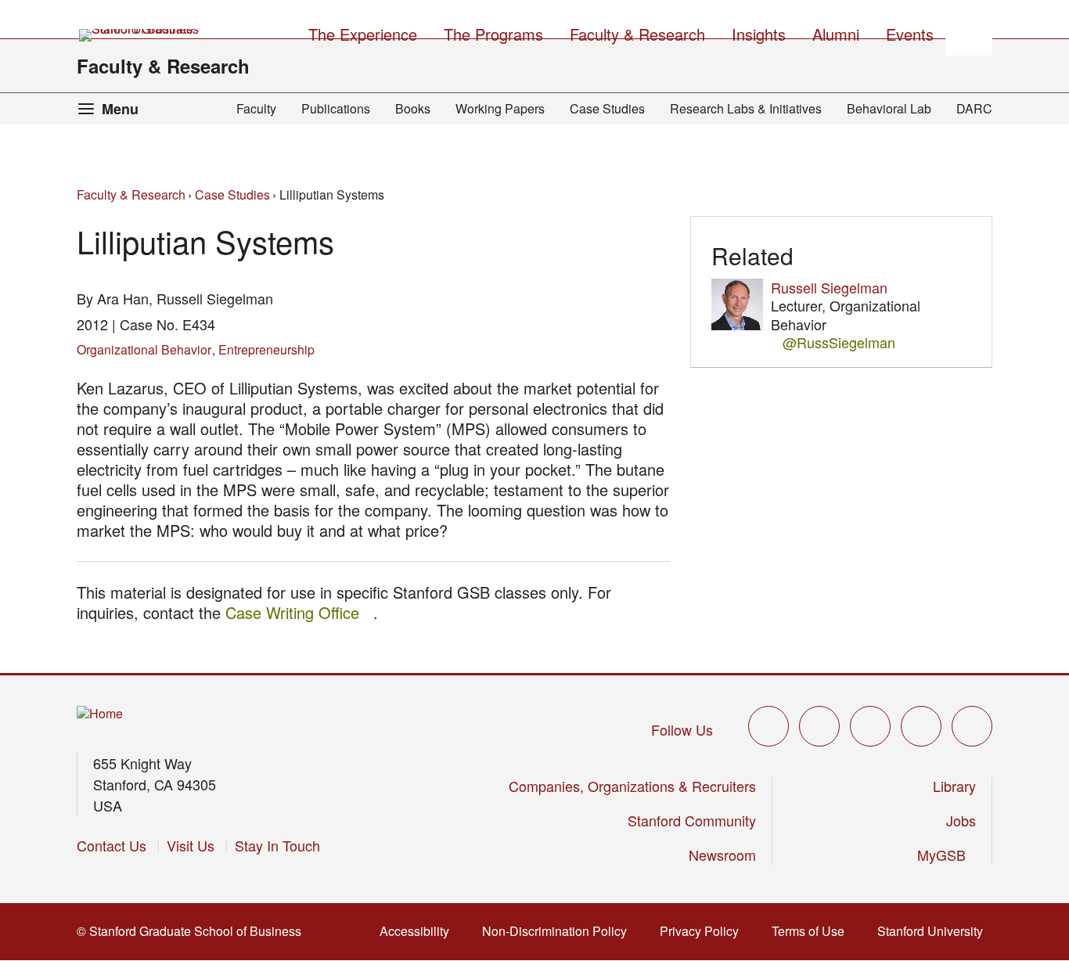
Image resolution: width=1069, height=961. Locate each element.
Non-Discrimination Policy (559, 931)
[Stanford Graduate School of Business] (140, 35)
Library (954, 786)
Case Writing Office (299, 612)
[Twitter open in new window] (768, 726)
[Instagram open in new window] (870, 726)
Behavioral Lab (889, 108)
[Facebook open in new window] (819, 726)
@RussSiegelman (839, 342)
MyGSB (946, 854)
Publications (335, 108)
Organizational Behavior (144, 349)
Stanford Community (692, 820)
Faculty (256, 108)
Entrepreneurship (266, 349)
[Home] (100, 714)
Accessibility (419, 931)
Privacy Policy (704, 931)
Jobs (961, 820)
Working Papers (500, 108)
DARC (974, 108)
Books (412, 108)
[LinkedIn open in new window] (972, 726)
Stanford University (934, 931)
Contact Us (111, 845)
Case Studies (607, 108)
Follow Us (682, 729)
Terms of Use (813, 931)
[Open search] (968, 32)
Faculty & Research (163, 65)
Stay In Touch (277, 845)
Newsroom (722, 854)
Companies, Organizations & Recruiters (632, 786)
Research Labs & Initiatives (746, 108)
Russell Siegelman (829, 287)
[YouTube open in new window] (921, 726)
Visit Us (190, 845)
